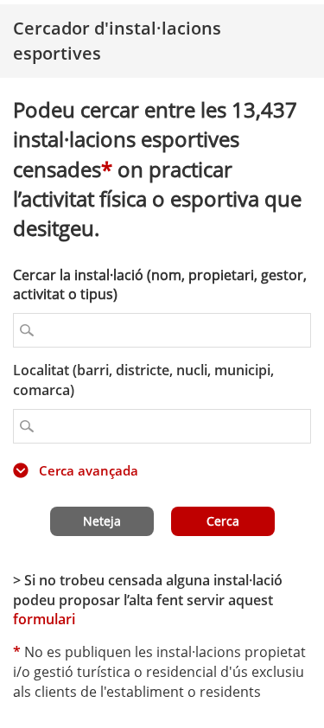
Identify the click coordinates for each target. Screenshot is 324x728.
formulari (44, 619)
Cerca (222, 521)
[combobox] (162, 426)
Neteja (102, 521)
